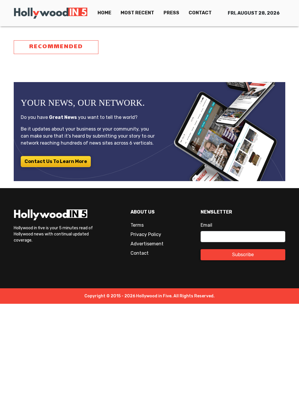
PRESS (171, 12)
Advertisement (147, 244)
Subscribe (243, 254)
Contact (140, 253)
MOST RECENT (137, 12)
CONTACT (200, 12)
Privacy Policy (146, 234)
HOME (104, 12)
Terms (137, 225)
